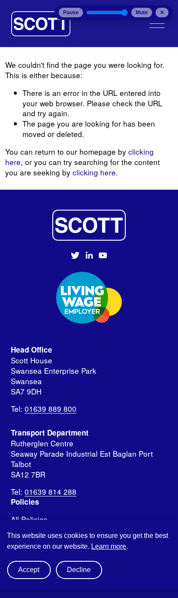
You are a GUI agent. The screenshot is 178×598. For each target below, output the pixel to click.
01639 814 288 (50, 492)
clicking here (94, 172)
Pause (71, 13)
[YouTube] (103, 255)
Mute (142, 13)
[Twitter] (75, 255)
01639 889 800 (50, 409)
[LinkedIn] (89, 255)
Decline (79, 569)
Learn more (108, 546)
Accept (28, 569)
